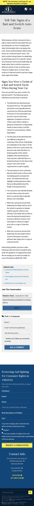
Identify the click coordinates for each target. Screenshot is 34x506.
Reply (17, 308)
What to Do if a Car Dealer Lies (15, 283)
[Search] (30, 492)
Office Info (16, 475)
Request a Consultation (17, 445)
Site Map (15, 503)
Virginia (6, 430)
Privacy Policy (19, 497)
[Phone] (26, 9)
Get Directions (16, 478)
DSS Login (22, 503)
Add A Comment (17, 347)
